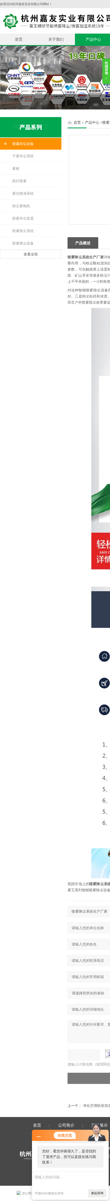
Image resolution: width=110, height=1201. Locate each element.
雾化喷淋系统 (23, 193)
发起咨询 (97, 1193)
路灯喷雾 (19, 181)
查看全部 (31, 254)
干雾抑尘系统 (23, 156)
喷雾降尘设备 (23, 243)
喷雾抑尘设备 (23, 144)
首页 (19, 39)
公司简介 (66, 1125)
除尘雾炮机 (21, 206)
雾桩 (15, 168)
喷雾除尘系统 (23, 231)
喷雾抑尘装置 (23, 218)
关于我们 (56, 39)
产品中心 (92, 122)
